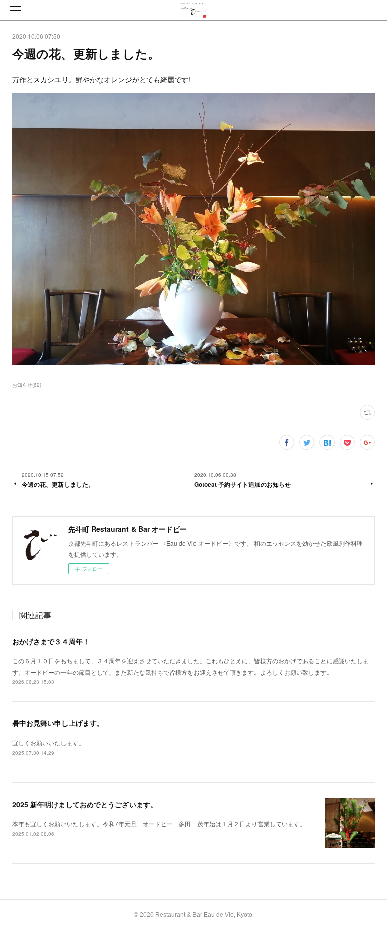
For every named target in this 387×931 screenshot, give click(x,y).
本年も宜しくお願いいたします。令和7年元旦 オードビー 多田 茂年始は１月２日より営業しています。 (159, 823)
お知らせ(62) (26, 384)
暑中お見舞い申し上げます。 (58, 723)
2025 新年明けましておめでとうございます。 (84, 804)
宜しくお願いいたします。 (48, 742)
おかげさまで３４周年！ (51, 641)
